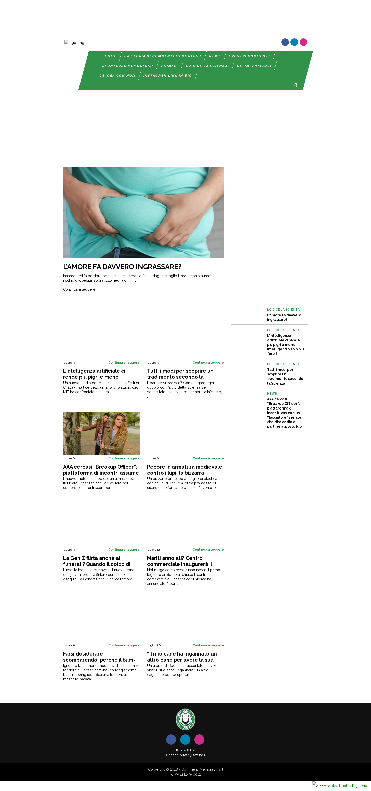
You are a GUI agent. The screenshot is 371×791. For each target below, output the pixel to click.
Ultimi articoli (254, 66)
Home (110, 56)
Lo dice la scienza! (208, 66)
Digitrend (349, 785)
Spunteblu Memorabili (128, 66)
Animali (170, 66)
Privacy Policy (185, 750)
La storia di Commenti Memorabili (163, 56)
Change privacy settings (185, 755)
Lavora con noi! (117, 75)
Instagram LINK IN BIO (168, 75)
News (215, 56)
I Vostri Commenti (249, 56)
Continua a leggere (79, 289)
